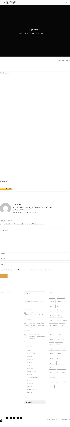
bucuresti (52, 315)
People (51, 353)
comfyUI (29, 362)
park (64, 348)
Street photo (52, 377)
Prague (51, 358)
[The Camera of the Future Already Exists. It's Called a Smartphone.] (27, 314)
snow (57, 372)
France (62, 325)
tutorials (29, 386)
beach (51, 306)
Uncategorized (30, 389)
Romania (52, 367)
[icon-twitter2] (11, 418)
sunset (51, 382)
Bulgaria (60, 315)
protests (52, 363)
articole (29, 359)
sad (51, 372)
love (58, 339)
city (51, 320)
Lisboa (51, 339)
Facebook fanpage (38, 301)
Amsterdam (60, 296)
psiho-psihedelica (31, 377)
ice (50, 330)
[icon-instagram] (18, 418)
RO (27, 380)
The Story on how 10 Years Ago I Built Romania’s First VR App (37, 325)
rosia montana (61, 367)
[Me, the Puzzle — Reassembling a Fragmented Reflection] (27, 336)
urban (58, 382)
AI (27, 350)
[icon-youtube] (1, 420)
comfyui (57, 320)
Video (28, 392)
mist (51, 344)
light (60, 334)
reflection (60, 363)
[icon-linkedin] (21, 418)
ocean (58, 348)
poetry (28, 374)
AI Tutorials (29, 353)
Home (59, 60)
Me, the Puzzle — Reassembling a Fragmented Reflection (37, 336)
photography (30, 371)
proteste (59, 358)
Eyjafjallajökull (53, 325)
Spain (63, 372)
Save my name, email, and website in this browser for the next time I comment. (28, 270)
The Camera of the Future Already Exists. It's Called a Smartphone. (37, 315)
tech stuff (29, 383)
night (51, 348)
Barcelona (60, 301)
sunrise (61, 377)
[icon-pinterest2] (14, 418)
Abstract (52, 296)
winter (51, 386)
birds (58, 306)
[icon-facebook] (7, 418)
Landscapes (52, 334)
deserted (65, 320)
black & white (53, 311)
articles (29, 356)
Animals (52, 301)
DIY (27, 365)
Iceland (56, 330)
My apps (29, 368)
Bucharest (62, 311)
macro (64, 339)
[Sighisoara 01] (35, 124)
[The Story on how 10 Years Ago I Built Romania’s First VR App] (27, 325)
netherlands (59, 344)
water (65, 382)
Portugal (59, 353)
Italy (63, 330)
